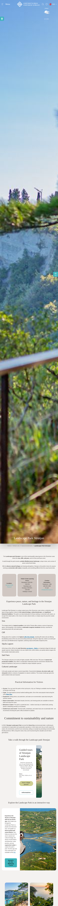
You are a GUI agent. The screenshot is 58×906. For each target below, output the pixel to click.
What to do (16, 546)
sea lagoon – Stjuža (32, 648)
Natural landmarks (26, 546)
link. (15, 852)
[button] (2, 19)
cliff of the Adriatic (29, 637)
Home (9, 546)
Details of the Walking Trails (11, 863)
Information (26, 792)
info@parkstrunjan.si (46, 589)
